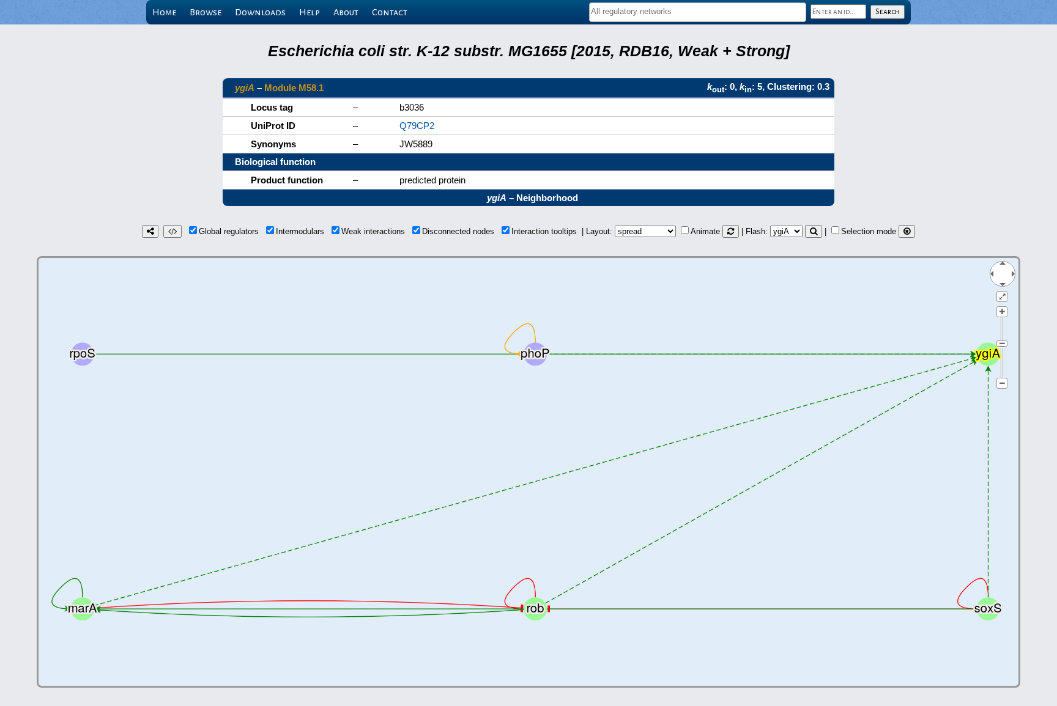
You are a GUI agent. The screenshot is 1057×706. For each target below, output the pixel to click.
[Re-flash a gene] (813, 231)
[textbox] (698, 11)
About (345, 12)
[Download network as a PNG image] (150, 231)
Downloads (260, 12)
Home (164, 12)
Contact (389, 12)
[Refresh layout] (730, 231)
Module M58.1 (294, 88)
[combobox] (697, 12)
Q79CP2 (416, 125)
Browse (205, 12)
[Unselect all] (907, 231)
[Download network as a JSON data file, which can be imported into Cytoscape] (172, 231)
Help (309, 12)
